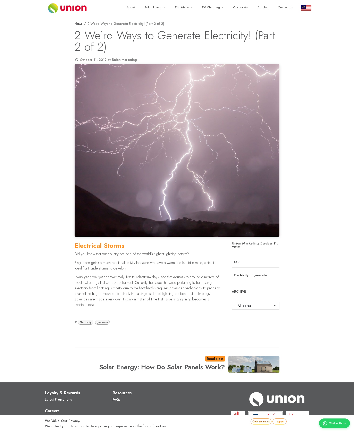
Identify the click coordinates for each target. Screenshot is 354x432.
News (78, 23)
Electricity (85, 322)
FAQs (116, 399)
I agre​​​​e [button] (280, 421)
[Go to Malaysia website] (305, 8)
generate (102, 322)
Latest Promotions (58, 399)
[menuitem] (131, 8)
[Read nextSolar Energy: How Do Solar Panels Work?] (253, 364)
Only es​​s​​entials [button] (261, 421)
